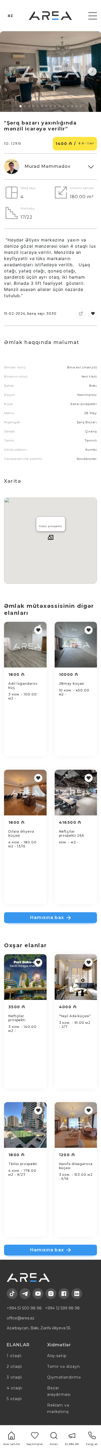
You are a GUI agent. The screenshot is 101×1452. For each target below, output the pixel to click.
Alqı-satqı (57, 1355)
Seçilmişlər (34, 1444)
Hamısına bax (47, 917)
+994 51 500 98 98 (24, 1308)
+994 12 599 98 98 (62, 1308)
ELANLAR (72, 1444)
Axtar (54, 1444)
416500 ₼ (70, 822)
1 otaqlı (14, 1355)
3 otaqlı (14, 1377)
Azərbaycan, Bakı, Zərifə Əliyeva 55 (38, 1328)
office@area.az (20, 1318)
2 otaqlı (14, 1366)
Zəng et (91, 1444)
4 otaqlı (14, 1388)
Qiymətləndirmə (64, 1377)
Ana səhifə (11, 1444)
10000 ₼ (69, 674)
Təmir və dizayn (63, 1366)
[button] (8, 71)
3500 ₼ (16, 1006)
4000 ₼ (68, 1006)
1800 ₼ (16, 674)
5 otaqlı (14, 1398)
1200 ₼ (67, 1154)
